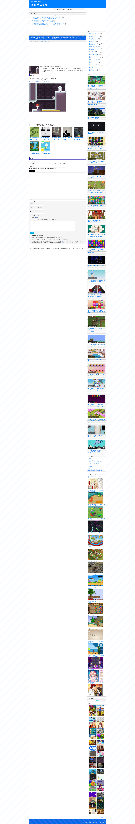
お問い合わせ (92, 460)
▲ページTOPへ (100, 818)
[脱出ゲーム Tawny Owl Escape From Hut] (92, 808)
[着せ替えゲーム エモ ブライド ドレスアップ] (100, 756)
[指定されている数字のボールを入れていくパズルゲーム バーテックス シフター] (100, 762)
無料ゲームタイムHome (34, 9)
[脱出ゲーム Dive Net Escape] (92, 773)
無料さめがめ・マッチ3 (94, 38)
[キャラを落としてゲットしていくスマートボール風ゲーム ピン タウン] (92, 791)
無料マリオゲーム (92, 56)
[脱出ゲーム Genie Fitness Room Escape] (92, 802)
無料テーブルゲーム (93, 64)
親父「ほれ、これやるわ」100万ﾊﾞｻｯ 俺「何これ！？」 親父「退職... (46, 17)
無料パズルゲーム (92, 35)
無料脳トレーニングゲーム (94, 65)
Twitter (90, 466)
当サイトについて (66, 242)
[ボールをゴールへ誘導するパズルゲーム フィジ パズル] (100, 779)
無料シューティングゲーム (94, 57)
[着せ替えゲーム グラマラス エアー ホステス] (100, 710)
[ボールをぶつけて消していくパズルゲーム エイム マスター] (92, 796)
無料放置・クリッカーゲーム (95, 48)
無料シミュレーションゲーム (95, 43)
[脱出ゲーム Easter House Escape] (92, 727)
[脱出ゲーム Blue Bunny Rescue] (92, 710)
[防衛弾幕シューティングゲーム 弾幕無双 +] (100, 802)
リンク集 (91, 465)
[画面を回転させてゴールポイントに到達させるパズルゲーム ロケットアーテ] (100, 785)
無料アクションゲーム (93, 33)
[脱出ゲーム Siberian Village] (100, 796)
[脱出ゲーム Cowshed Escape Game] (100, 814)
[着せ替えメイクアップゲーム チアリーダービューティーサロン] (100, 744)
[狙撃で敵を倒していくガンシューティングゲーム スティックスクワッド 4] (100, 768)
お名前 (31, 203)
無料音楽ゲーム (92, 67)
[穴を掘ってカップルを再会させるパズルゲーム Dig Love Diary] (100, 721)
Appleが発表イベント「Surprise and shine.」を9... (41, 20)
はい (33, 217)
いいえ (37, 217)
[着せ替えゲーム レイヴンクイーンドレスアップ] (100, 791)
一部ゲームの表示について (94, 463)
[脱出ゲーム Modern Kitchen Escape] (92, 768)
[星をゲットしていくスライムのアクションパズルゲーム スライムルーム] (92, 779)
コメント (44, 219)
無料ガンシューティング (94, 52)
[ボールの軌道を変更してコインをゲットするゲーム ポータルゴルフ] (92, 756)
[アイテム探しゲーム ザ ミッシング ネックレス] (100, 750)
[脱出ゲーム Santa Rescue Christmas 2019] (100, 733)
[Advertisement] (57, 30)
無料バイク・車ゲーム (93, 62)
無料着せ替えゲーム (93, 39)
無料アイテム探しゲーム (94, 59)
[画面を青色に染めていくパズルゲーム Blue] (92, 750)
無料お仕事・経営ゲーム (94, 46)
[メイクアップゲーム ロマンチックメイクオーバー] (100, 727)
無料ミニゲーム (92, 70)
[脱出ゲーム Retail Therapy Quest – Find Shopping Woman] (92, 814)
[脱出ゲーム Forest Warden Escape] (92, 744)
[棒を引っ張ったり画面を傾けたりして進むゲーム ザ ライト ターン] (92, 762)
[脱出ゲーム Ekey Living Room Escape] (100, 716)
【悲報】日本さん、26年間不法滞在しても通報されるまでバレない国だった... (47, 24)
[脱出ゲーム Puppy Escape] (92, 785)
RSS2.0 (90, 468)
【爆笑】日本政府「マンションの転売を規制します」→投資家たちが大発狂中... (47, 26)
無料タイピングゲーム (93, 69)
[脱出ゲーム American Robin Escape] (92, 721)
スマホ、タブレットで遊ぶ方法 (95, 461)
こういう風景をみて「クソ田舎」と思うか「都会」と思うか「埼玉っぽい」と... (47, 23)
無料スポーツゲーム (93, 61)
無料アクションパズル (46, 9)
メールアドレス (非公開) (35, 207)
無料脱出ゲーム (92, 41)
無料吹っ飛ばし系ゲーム (94, 54)
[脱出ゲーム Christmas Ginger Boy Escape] (92, 739)
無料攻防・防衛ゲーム (93, 44)
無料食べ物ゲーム (92, 49)
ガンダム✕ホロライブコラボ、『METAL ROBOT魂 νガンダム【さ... (45, 16)
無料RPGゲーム (92, 51)
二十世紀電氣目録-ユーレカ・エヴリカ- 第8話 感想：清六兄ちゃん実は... (46, 18)
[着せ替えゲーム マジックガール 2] (92, 716)
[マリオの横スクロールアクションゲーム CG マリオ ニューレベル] (100, 808)
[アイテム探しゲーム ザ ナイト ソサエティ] (100, 773)
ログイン (104, 820)
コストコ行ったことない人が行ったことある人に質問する (43, 21)
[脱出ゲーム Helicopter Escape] (100, 739)
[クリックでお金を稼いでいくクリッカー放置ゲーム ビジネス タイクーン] (92, 733)
